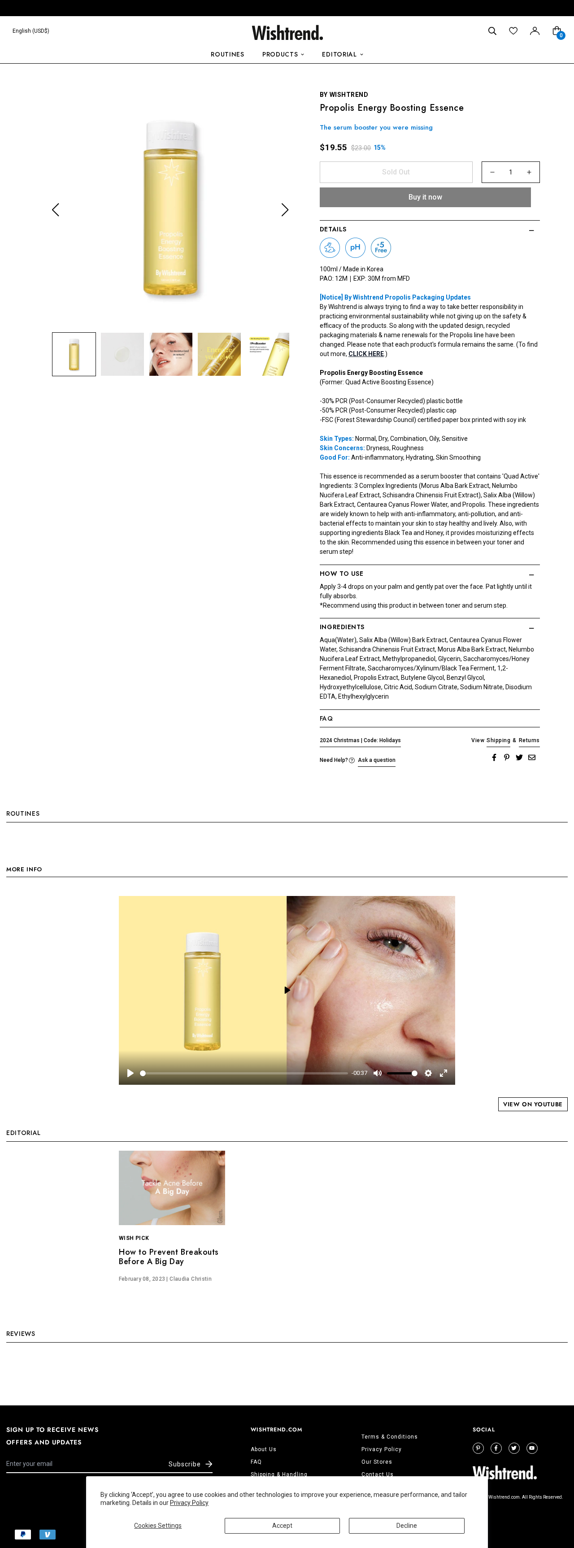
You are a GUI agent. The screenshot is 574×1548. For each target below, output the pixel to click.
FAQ (256, 1462)
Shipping (498, 740)
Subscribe (185, 1464)
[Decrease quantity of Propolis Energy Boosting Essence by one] (492, 172)
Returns (529, 740)
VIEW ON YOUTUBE (533, 1104)
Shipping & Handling (279, 1474)
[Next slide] (285, 210)
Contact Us (377, 1474)
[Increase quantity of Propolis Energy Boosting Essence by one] (529, 172)
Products (280, 54)
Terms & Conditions (389, 1437)
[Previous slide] (55, 210)
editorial (339, 54)
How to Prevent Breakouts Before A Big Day (169, 1257)
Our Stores (376, 1462)
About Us (264, 1449)
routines (227, 54)
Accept (282, 1525)
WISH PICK (134, 1238)
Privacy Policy (189, 1502)
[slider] (244, 1073)
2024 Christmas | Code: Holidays (360, 740)
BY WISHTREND (344, 94)
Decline (406, 1525)
